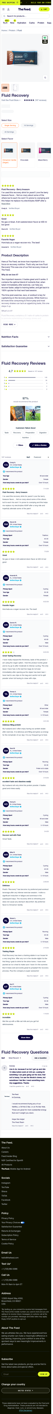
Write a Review (42, 446)
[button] (35, 100)
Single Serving (10, 125)
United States (24, 1391)
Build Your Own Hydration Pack (34, 2)
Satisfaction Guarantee (14, 346)
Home (4, 30)
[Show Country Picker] (17, 2)
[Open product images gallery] (45, 77)
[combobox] (25, 16)
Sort (28, 457)
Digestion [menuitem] (43, 433)
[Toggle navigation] (3, 9)
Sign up (43, 1374)
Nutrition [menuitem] (25, 437)
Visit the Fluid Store (10, 100)
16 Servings (28, 125)
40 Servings (9, 132)
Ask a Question (42, 1058)
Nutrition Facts (9, 336)
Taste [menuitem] (7, 433)
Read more (8, 324)
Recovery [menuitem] (17, 433)
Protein (12, 30)
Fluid (19, 30)
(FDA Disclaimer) (25, 1410)
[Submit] (4, 16)
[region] (25, 2)
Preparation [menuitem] (30, 433)
